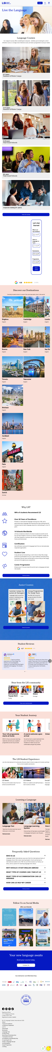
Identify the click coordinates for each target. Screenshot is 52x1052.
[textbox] (36, 234)
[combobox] (36, 234)
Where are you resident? (36, 230)
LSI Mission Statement (8, 1025)
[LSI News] (12, 772)
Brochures (5, 1030)
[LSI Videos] (33, 772)
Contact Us (26, 965)
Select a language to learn (35, 241)
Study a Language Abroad (8, 1041)
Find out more (26, 575)
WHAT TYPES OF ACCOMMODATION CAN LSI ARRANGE (23, 877)
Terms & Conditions (7, 1023)
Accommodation (6, 1043)
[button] (2, 661)
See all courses (26, 627)
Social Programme (6, 1045)
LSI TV (4, 1027)
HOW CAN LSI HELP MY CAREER (18, 883)
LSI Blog (4, 1046)
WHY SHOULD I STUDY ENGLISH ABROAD (22, 868)
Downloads (5, 1028)
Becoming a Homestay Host (9, 1035)
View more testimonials (26, 703)
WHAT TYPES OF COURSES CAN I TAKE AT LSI (23, 872)
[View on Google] (5, 654)
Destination (35, 251)
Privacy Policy (5, 1033)
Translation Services (7, 1037)
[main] (26, 488)
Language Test (6, 1032)
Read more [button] (6, 667)
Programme (35, 259)
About (3, 1022)
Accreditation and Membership (10, 1038)
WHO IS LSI (10, 856)
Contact (40, 3)
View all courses (26, 214)
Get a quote (36, 268)
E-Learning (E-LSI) (6, 1040)
